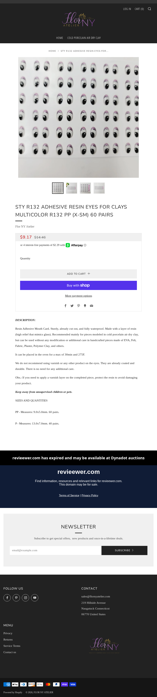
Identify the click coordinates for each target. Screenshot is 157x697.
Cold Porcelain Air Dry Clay (84, 38)
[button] (58, 188)
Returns (8, 639)
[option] (78, 117)
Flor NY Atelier (24, 226)
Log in (127, 9)
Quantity (25, 258)
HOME (59, 38)
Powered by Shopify (12, 692)
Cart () (139, 9)
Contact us (9, 652)
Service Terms (11, 645)
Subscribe (122, 550)
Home (52, 51)
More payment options (78, 295)
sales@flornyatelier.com (95, 596)
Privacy (7, 633)
